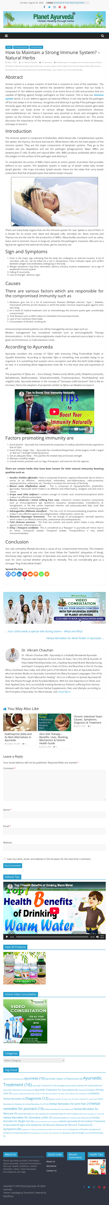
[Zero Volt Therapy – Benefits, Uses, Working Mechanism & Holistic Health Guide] (54, 715)
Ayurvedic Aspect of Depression (63, 1078)
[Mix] (35, 574)
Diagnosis (36, 1098)
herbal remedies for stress (93, 1114)
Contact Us (51, 1170)
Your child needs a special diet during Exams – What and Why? (44, 631)
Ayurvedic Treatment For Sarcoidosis (56, 1089)
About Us (50, 1161)
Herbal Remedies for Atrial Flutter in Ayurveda (75, 638)
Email (7, 826)
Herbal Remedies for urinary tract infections (72, 1117)
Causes (82, 1090)
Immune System (21, 47)
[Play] (7, 936)
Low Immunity (36, 47)
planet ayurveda (70, 1121)
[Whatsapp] (41, 574)
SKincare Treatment (80, 1124)
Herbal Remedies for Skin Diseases (33, 1113)
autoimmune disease (13, 1079)
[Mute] (97, 936)
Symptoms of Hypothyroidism (17, 1133)
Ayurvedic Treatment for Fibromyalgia (49, 1085)
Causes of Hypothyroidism (23, 1094)
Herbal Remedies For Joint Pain (69, 1103)
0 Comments (47, 62)
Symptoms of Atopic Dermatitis (33, 1129)
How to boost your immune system (42, 66)
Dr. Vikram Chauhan (30, 62)
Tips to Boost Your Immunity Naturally (67, 70)
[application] (54, 911)
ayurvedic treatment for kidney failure (84, 1085)
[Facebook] (8, 574)
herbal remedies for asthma (85, 1099)
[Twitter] (13, 574)
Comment (9, 768)
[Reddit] (30, 574)
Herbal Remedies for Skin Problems (65, 1113)
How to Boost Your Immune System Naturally (75, 66)
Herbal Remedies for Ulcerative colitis (27, 1117)
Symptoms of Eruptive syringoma (85, 1129)
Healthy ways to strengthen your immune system (75, 62)
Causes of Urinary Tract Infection (64, 1094)
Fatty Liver (68, 1099)
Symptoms (12, 1129)
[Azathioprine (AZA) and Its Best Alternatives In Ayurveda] (20, 715)
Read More (64, 691)
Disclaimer (51, 1166)
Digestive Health (56, 1099)
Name (7, 809)
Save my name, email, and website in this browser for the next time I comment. (49, 859)
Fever (9, 47)
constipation (84, 1094)
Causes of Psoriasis (42, 1094)
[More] (46, 574)
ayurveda (34, 1078)
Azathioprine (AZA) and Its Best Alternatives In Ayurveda (18, 737)
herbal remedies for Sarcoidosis (58, 1109)
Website (7, 842)
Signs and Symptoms (32, 1124)
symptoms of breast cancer (58, 1129)
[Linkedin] (19, 574)
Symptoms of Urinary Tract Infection (46, 1133)
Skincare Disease (56, 1124)
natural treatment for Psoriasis (46, 1121)
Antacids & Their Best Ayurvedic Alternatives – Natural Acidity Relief (71, 4)
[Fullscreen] (102, 936)
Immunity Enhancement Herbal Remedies (35, 70)
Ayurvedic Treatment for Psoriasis (18, 1090)
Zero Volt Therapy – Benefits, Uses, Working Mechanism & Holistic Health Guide (53, 738)
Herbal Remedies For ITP (37, 1104)
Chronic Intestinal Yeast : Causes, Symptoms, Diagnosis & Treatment (88, 719)
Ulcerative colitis (70, 1133)
